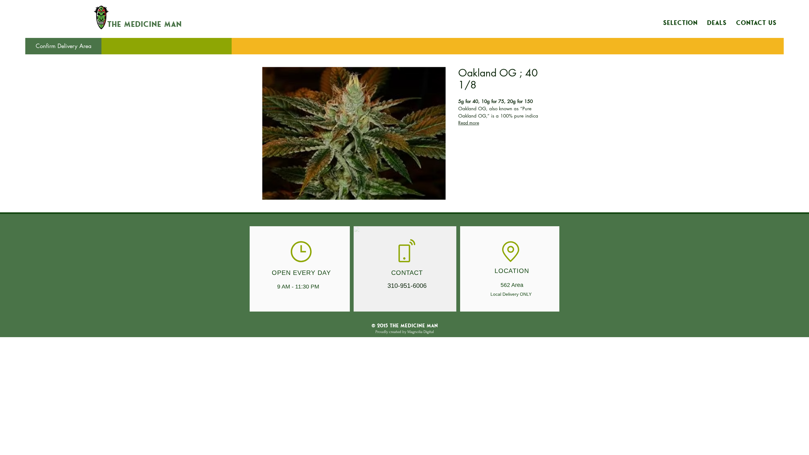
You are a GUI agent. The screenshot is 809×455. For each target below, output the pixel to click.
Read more (468, 123)
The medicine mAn (144, 24)
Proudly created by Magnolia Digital (404, 332)
